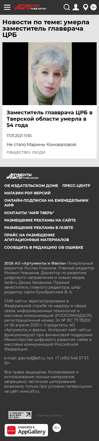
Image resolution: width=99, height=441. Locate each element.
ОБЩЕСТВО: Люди (26, 152)
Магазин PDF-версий (27, 193)
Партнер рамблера (49, 415)
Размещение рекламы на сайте (40, 220)
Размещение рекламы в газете (38, 227)
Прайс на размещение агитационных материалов (36, 237)
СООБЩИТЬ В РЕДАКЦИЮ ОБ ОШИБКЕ (43, 247)
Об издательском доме (31, 185)
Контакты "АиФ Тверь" (29, 212)
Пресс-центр (76, 185)
